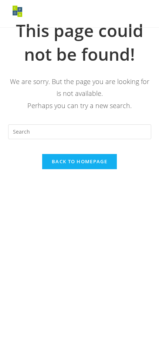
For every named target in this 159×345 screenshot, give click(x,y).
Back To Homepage (79, 161)
